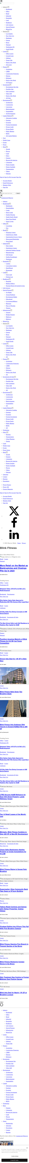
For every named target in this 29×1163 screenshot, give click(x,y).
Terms (19, 543)
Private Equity (10, 129)
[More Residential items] (10, 203)
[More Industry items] (8, 7)
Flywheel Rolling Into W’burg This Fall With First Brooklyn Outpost (14, 927)
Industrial (8, 16)
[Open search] (1, 191)
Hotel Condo (9, 212)
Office (7, 11)
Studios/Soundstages (11, 257)
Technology (6, 430)
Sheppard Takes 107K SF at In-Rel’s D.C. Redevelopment (13, 589)
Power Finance (7, 485)
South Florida (9, 49)
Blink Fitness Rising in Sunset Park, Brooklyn (13, 870)
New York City (10, 36)
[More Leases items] (7, 51)
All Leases (9, 64)
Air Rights (9, 292)
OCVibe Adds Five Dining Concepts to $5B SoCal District (13, 612)
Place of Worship (10, 306)
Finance (5, 67)
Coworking (9, 226)
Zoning (8, 441)
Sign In (2, 177)
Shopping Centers (11, 232)
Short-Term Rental (11, 219)
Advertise (5, 474)
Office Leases (9, 53)
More (4, 147)
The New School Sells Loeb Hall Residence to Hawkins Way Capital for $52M (14, 624)
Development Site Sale (12, 87)
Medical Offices (10, 283)
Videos (8, 171)
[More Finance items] (8, 67)
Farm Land (9, 274)
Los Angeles (9, 33)
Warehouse (9, 259)
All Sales (8, 98)
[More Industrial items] (9, 243)
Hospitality (9, 18)
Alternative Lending (11, 118)
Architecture (9, 102)
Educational (9, 299)
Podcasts (8, 173)
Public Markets (10, 131)
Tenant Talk (9, 60)
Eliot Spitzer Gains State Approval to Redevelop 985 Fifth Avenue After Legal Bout (14, 601)
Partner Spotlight (10, 167)
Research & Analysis (11, 160)
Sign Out (18, 177)
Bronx (7, 42)
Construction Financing (12, 73)
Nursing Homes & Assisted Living (15, 286)
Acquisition (9, 69)
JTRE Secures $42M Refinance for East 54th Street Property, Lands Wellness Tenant (13, 796)
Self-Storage (9, 254)
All (7, 357)
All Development (10, 113)
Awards (8, 149)
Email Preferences (8, 183)
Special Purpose (10, 27)
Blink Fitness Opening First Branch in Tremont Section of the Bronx (14, 945)
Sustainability (9, 111)
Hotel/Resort (9, 268)
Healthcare (9, 22)
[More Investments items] (10, 85)
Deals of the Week (11, 62)
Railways (8, 319)
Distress (8, 76)
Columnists (9, 162)
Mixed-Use (9, 29)
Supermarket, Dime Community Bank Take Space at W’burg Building (14, 890)
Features (8, 158)
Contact (5, 476)
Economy (8, 122)
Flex (7, 228)
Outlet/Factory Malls (11, 234)
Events (5, 142)
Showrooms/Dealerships (12, 239)
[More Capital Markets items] (12, 116)
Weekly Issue (6, 140)
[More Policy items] (7, 432)
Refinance (8, 78)
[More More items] (7, 147)
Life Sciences (9, 25)
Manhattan (9, 38)
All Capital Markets (11, 136)
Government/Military (11, 301)
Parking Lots (9, 277)
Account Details (7, 180)
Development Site (11, 1061)
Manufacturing (10, 252)
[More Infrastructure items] (11, 310)
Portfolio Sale (9, 89)
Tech (4, 138)
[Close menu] (1, 195)
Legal (7, 153)
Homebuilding (10, 208)
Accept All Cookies (14, 1160)
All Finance (9, 82)
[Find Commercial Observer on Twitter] (14, 516)
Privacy (24, 543)
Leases (5, 51)
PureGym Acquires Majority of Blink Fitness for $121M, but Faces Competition (13, 641)
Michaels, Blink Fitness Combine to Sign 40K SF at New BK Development (14, 833)
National (8, 45)
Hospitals (8, 281)
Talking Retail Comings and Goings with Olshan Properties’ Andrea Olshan (13, 909)
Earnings (8, 120)
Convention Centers (11, 266)
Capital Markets (7, 116)
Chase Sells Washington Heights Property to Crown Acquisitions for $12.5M (13, 851)
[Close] (27, 1148)
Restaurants (9, 270)
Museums (8, 303)
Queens (8, 40)
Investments (6, 85)
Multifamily (9, 206)
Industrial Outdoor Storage (13, 250)
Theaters (8, 308)
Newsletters (6, 481)
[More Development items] (11, 100)
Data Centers (9, 246)
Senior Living (9, 221)
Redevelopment (10, 109)
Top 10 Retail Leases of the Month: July (13, 815)
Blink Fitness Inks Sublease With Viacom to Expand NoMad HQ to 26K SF (14, 726)
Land (7, 20)
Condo (8, 210)
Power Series (6, 450)
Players (8, 151)
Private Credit (9, 127)
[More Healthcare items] (10, 279)
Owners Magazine (8, 489)
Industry (5, 201)
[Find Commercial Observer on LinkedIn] (14, 539)
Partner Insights (10, 164)
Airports (8, 312)
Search (18, 193)
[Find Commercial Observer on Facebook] (14, 528)
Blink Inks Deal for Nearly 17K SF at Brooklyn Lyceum (13, 993)
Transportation (10, 169)
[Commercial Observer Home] (7, 3)
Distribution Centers (11, 248)
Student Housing (10, 214)
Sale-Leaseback (10, 91)
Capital (5, 1083)
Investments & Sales (8, 377)
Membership (9, 1123)
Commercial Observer (22, 1136)
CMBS (8, 71)
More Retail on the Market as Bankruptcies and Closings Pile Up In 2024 (14, 568)
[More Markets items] (8, 31)
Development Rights (11, 297)
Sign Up (6, 177)
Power (4, 144)
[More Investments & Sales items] (15, 377)
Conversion (9, 107)
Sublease (8, 58)
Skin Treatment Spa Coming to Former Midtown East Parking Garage (14, 978)
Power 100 (6, 487)
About (4, 1121)
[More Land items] (7, 272)
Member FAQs (7, 185)
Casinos (8, 263)
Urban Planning (10, 439)
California (2, 608)
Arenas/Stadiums (10, 294)
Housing (8, 434)
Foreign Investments (11, 124)
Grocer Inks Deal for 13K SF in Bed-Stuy (13, 660)
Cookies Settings (14, 1156)
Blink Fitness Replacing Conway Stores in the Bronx (12, 963)
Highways (8, 317)
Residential (9, 9)
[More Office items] (7, 224)
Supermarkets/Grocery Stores (14, 237)
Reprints (5, 479)
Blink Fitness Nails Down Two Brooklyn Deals (11, 693)
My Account (12, 177)
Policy (7, 156)
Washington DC (10, 47)
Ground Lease (10, 56)
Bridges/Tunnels (10, 314)
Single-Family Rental (11, 217)
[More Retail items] (7, 230)
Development (6, 100)
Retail (7, 13)
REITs (7, 133)
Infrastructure (6, 310)
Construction (9, 104)
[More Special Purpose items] (12, 290)
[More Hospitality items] (10, 261)
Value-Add (9, 93)
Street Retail (9, 241)
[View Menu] (1, 1)
